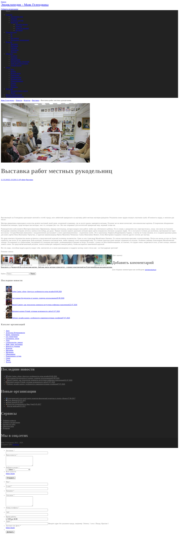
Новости (19, 100)
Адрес (9, 521)
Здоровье (14, 58)
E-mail (9, 486)
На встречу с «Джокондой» (10, 267)
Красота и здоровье (13, 346)
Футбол (13, 85)
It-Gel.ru (16, 444)
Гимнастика (15, 75)
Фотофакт (19, 30)
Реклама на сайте (9, 424)
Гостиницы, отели (12, 338)
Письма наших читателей (20, 62)
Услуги (8, 362)
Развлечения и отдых (13, 356)
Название (10, 491)
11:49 (11, 180)
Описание (10, 495)
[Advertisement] (74, 198)
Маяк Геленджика (7, 100)
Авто (7, 331)
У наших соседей (17, 20)
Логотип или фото (13, 526)
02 (11, 36)
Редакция (6, 428)
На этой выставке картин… (29, 267)
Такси (8, 360)
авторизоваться (150, 270)
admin (23, 180)
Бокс (12, 69)
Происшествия (11, 32)
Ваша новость (11, 455)
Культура (9, 42)
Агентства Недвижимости (15, 333)
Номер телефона (12, 508)
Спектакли (15, 50)
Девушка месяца (22, 24)
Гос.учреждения (12, 337)
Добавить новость (9, 420)
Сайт (7, 512)
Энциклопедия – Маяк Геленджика (25, 4)
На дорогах (15, 38)
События (9, 15)
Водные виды (16, 73)
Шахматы (14, 87)
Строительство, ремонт (14, 342)
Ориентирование (17, 81)
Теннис (13, 83)
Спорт (8, 67)
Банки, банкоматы (12, 335)
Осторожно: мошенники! (20, 40)
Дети (7, 340)
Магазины (9, 350)
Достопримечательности (15, 97)
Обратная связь (8, 426)
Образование (15, 60)
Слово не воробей (22, 28)
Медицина (10, 352)
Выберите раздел (12, 467)
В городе (14, 56)
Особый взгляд (16, 65)
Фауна (13, 93)
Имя (8, 482)
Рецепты (19, 26)
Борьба (13, 71)
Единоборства (16, 77)
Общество (9, 54)
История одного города (19, 91)
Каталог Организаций (14, 95)
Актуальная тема (17, 17)
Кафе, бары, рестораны (14, 344)
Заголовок (10, 450)
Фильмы (14, 52)
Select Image (10, 474)
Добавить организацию (9, 9)
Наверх (3, 2)
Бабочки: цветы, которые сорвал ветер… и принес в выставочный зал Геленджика (66, 267)
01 (11, 34)
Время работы (11, 517)
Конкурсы (14, 22)
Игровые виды (16, 79)
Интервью (14, 46)
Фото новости (11, 472)
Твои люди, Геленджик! (19, 63)
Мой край (9, 89)
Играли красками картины (103, 267)
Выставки (14, 44)
